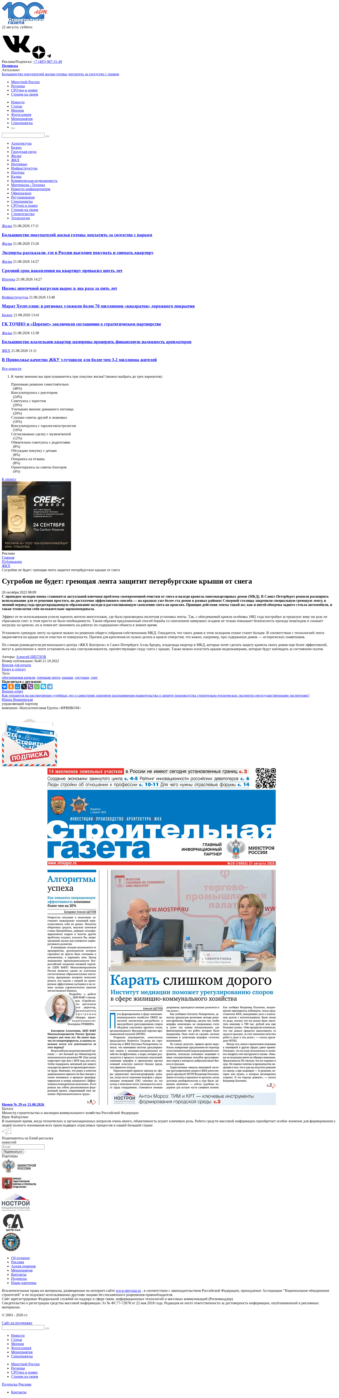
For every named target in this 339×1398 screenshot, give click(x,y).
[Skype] (43, 686)
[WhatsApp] (37, 686)
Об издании (20, 1258)
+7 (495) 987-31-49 (47, 62)
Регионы (18, 86)
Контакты (19, 1274)
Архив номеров (23, 1266)
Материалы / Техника (28, 185)
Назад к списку (14, 669)
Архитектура (21, 143)
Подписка (19, 1279)
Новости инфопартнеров (30, 189)
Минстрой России (25, 82)
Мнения (17, 1344)
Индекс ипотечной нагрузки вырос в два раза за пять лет (59, 288)
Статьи (16, 1340)
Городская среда (23, 152)
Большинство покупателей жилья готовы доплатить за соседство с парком (60, 74)
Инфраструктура (24, 168)
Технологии (20, 218)
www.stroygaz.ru (128, 1291)
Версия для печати (16, 665)
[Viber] (30, 686)
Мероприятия (22, 1270)
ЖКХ (15, 160)
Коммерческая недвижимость (34, 181)
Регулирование (23, 197)
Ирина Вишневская (17, 700)
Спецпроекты (22, 201)
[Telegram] (50, 686)
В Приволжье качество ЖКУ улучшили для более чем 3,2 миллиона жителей (79, 359)
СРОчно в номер (24, 90)
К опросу (9, 479)
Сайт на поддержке (17, 1323)
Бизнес (16, 147)
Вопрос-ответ (12, 691)
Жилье (16, 156)
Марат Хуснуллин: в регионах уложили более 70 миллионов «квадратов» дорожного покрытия (98, 306)
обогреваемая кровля (18, 677)
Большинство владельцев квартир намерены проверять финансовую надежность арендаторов (96, 341)
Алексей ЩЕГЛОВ (31, 657)
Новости (18, 1335)
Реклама (17, 1262)
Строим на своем (24, 94)
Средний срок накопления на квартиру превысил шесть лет (62, 270)
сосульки (82, 677)
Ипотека (17, 172)
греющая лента (48, 677)
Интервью (19, 164)
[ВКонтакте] (4, 686)
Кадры (16, 176)
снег (94, 677)
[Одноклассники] (11, 686)
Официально (21, 193)
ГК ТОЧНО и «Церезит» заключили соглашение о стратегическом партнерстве (81, 324)
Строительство (23, 214)
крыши (67, 677)
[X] (24, 686)
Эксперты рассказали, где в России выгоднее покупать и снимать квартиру (78, 252)
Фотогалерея (21, 1348)
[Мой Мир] (17, 686)
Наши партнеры (23, 1283)
